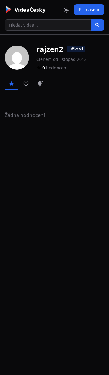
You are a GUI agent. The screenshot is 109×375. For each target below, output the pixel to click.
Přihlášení (89, 9)
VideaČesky (30, 9)
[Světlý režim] (66, 10)
